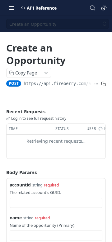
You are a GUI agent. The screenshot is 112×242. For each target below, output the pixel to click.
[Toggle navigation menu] (11, 8)
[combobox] (56, 203)
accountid (20, 185)
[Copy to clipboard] (103, 84)
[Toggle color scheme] (104, 8)
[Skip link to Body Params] (2, 172)
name (16, 218)
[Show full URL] (96, 84)
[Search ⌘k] (92, 8)
